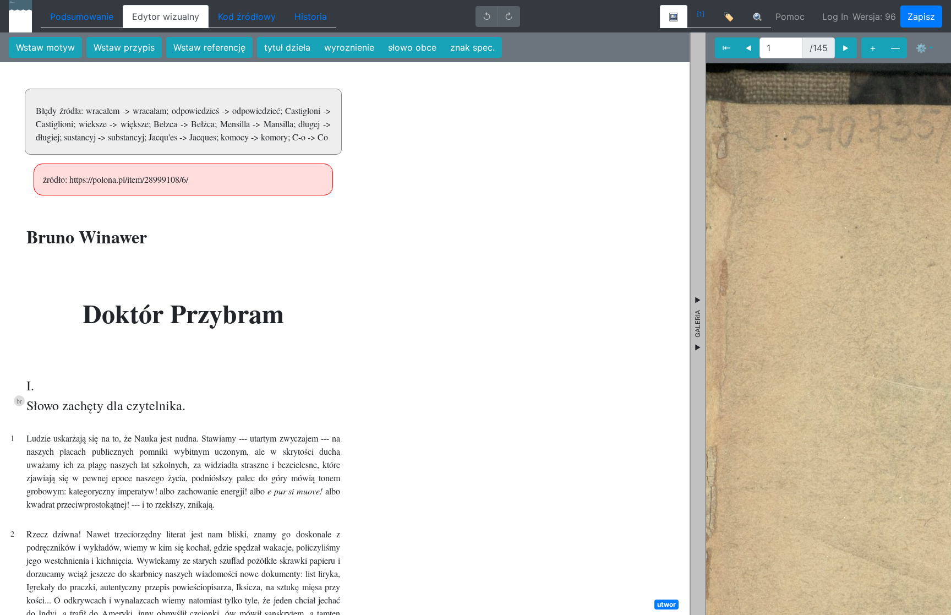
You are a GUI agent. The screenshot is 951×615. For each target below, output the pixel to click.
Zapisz (921, 16)
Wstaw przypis (124, 47)
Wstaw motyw (45, 47)
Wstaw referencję (209, 47)
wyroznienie (349, 47)
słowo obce (412, 47)
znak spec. (472, 47)
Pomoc (790, 16)
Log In (835, 16)
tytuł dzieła (287, 47)
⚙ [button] (921, 47)
